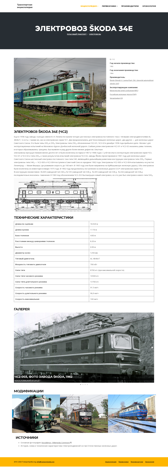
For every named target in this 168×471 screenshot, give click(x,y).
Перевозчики (109, 6)
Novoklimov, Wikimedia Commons (55, 442)
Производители (130, 6)
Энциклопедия (88, 6)
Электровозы (95, 34)
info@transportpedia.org (45, 462)
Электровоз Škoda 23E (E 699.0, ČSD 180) (34, 413)
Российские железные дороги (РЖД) (123, 94)
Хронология (149, 6)
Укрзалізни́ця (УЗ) (116, 98)
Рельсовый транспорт (77, 34)
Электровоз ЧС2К (124, 412)
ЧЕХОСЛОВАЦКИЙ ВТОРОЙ (27, 380)
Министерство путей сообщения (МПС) (124, 91)
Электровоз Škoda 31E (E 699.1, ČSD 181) (81, 413)
